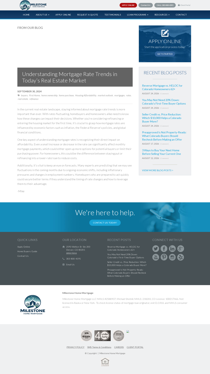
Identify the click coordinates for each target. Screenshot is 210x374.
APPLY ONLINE (128, 5)
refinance (33, 98)
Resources (161, 14)
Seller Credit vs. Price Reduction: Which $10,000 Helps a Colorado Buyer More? (161, 118)
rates (128, 95)
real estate (23, 98)
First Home (34, 95)
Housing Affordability (85, 95)
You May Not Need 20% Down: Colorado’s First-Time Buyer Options (164, 101)
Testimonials (112, 14)
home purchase (66, 95)
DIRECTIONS (71, 253)
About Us (42, 14)
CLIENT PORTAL (135, 347)
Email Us (70, 264)
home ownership (49, 95)
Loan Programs (137, 14)
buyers (24, 95)
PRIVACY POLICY (75, 347)
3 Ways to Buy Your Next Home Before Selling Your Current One (161, 152)
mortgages (119, 95)
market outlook (105, 95)
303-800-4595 (73, 258)
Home (26, 14)
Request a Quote (87, 14)
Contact (181, 14)
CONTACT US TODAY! (105, 222)
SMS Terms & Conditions (99, 347)
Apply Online (63, 14)
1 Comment (164, 94)
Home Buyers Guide (27, 251)
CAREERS (119, 347)
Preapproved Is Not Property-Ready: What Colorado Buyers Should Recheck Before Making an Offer (164, 136)
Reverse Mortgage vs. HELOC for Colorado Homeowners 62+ (162, 87)
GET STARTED (165, 54)
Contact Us (23, 256)
